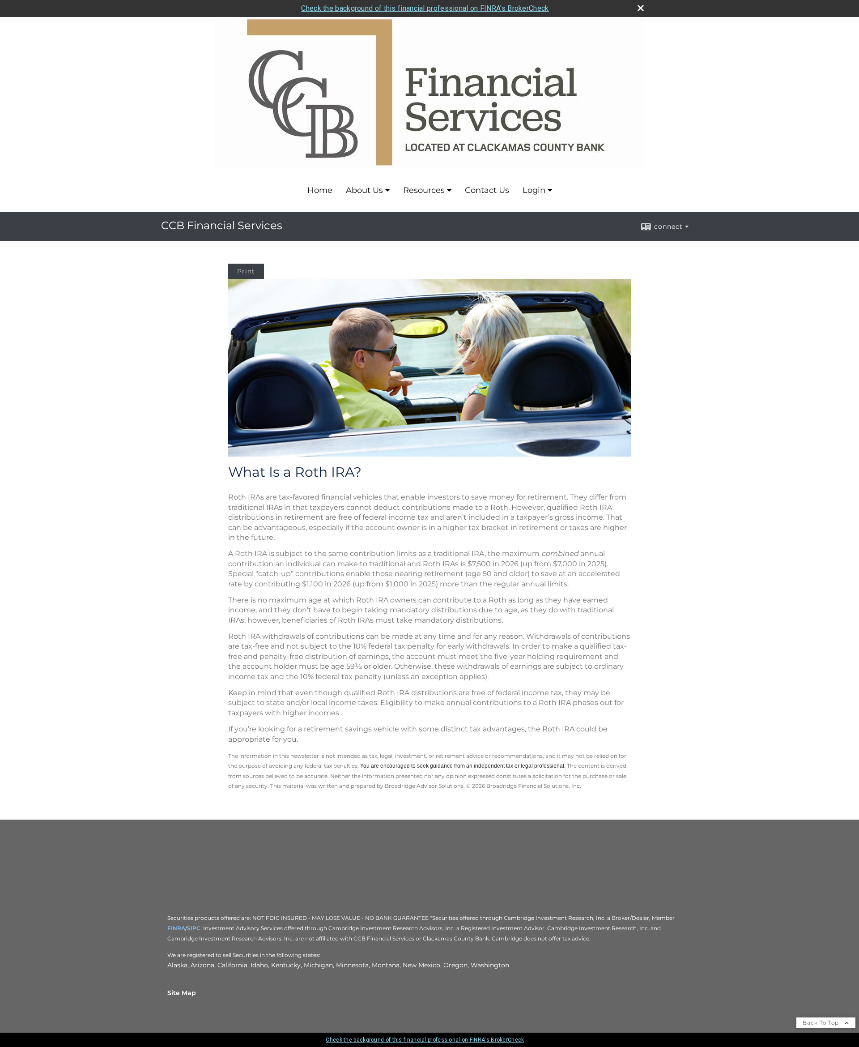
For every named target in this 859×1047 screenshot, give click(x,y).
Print (246, 271)
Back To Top (822, 1022)
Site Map (181, 993)
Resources (424, 190)
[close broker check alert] (640, 8)
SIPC (193, 928)
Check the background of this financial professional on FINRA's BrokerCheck (425, 8)
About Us (364, 190)
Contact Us (487, 190)
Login (534, 190)
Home (319, 190)
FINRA (176, 928)
